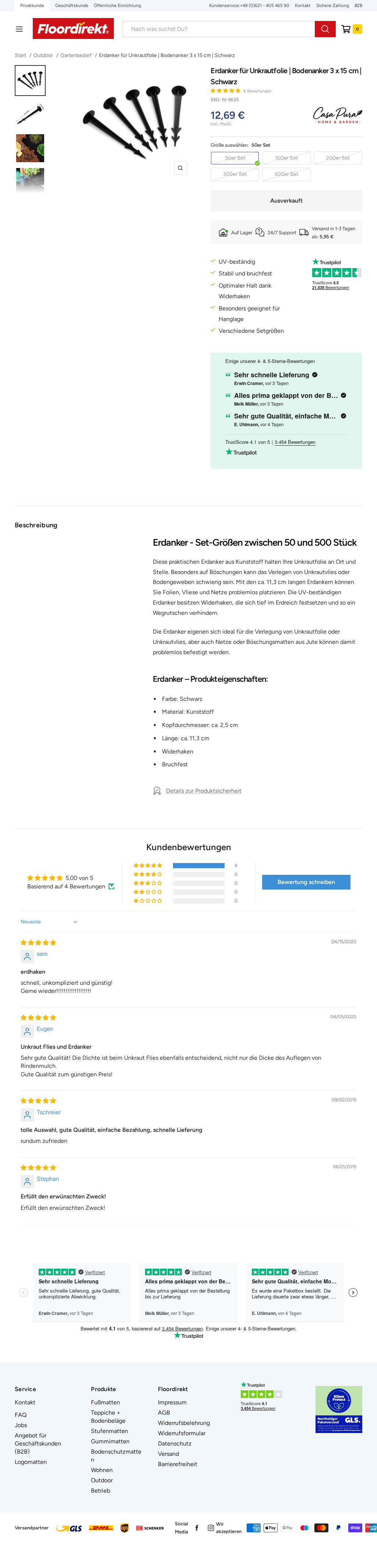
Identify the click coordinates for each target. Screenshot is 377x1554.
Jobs (21, 1425)
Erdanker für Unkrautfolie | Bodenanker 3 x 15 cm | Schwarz (167, 55)
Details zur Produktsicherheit (204, 790)
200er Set (338, 158)
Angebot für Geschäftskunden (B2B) (38, 1443)
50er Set (235, 158)
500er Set (286, 174)
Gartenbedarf (76, 55)
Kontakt (303, 5)
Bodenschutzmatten (116, 1455)
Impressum (172, 1402)
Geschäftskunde (71, 5)
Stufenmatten (109, 1431)
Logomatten (31, 1461)
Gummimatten (110, 1441)
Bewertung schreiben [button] (306, 881)
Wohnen (102, 1469)
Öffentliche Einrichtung (117, 5)
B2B (358, 5)
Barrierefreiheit (177, 1464)
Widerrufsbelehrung (184, 1422)
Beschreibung (36, 525)
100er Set (286, 158)
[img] (38, 942)
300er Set (235, 174)
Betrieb (100, 1490)
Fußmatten (105, 1402)
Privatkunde (32, 5)
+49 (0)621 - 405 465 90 (264, 5)
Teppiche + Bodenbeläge (108, 1416)
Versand (168, 1453)
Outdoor (43, 55)
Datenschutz (174, 1443)
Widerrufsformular (181, 1433)
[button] (226, 90)
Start (21, 55)
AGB (164, 1412)
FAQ (21, 1414)
